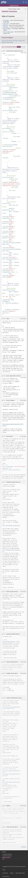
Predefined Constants (7, 856)
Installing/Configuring (7, 854)
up (2, 400)
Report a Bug (10, 42)
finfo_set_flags (6, 28)
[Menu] (26, 2)
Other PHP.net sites (20, 873)
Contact (12, 873)
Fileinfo (4, 852)
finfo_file (5, 25)
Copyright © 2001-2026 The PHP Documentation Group (14, 868)
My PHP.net (5, 873)
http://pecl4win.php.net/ (8, 641)
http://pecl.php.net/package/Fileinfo (12, 770)
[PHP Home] (4, 2)
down (5, 318)
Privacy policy (5, 876)
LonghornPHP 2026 (14, 5)
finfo (3, 859)
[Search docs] (23, 2)
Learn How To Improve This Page (9, 40)
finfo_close (6, 23)
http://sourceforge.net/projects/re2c (12, 525)
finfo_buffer (6, 20)
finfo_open (5, 27)
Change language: (12, 9)
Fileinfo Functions (6, 857)
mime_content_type (8, 31)
